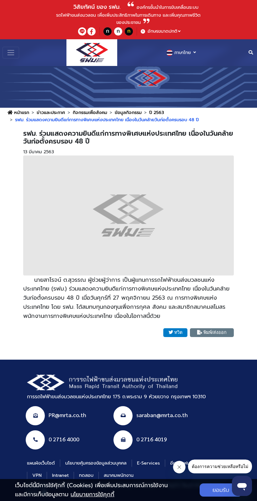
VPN (37, 475)
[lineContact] (82, 31)
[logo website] (91, 52)
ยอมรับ (220, 490)
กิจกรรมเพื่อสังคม (90, 112)
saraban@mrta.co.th (162, 414)
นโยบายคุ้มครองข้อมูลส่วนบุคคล (96, 463)
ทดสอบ (86, 475)
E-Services (148, 463)
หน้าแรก (21, 112)
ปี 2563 (156, 112)
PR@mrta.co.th (67, 414)
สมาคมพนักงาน (119, 475)
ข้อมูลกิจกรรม (128, 112)
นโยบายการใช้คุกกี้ (92, 494)
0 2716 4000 (64, 439)
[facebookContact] (91, 31)
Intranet (60, 475)
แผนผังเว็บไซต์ (41, 463)
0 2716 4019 (151, 439)
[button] (128, 215)
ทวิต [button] (178, 332)
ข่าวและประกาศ (51, 112)
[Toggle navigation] (11, 52)
